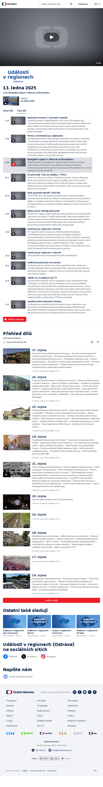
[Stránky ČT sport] (27, 734)
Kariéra (71, 715)
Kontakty (72, 725)
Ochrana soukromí (38, 771)
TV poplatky (42, 705)
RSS (95, 771)
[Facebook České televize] (80, 692)
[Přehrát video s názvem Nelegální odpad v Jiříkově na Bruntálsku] (51, 37)
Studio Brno (73, 705)
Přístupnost (52, 771)
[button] (51, 37)
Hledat (71, 4)
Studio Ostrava (43, 710)
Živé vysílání (73, 700)
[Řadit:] (98, 342)
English (25, 771)
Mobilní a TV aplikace (77, 720)
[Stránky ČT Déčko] (63, 734)
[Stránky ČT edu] (93, 734)
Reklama (10, 705)
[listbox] (55, 758)
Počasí (40, 715)
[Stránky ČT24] (10, 734)
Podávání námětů (44, 720)
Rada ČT (9, 715)
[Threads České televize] (95, 692)
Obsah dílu (8, 110)
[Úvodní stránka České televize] (20, 692)
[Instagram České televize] (75, 692)
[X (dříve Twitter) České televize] (90, 692)
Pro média (41, 700)
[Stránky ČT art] (78, 734)
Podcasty (72, 710)
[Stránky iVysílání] (46, 734)
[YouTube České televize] (85, 692)
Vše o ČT (40, 725)
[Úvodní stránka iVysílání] (11, 4)
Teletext (10, 710)
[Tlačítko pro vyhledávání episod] (92, 342)
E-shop (9, 720)
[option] (44, 758)
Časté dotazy (11, 725)
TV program (11, 700)
